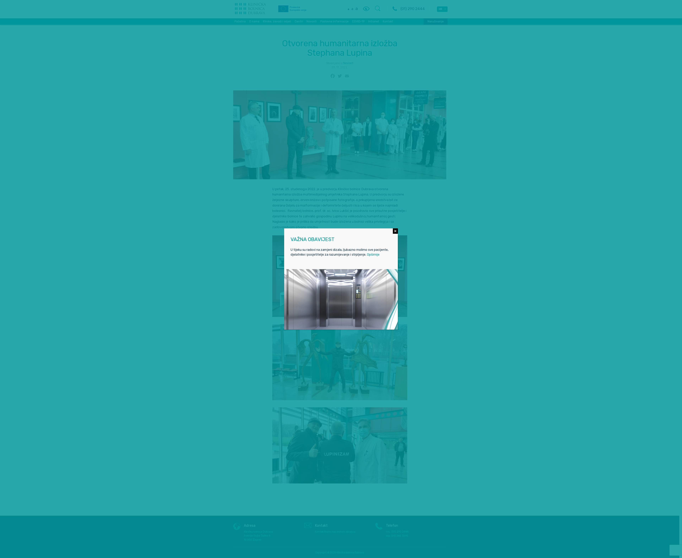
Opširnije (373, 254)
